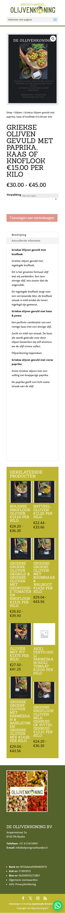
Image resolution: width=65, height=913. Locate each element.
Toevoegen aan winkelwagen (32, 218)
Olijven (18, 112)
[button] (53, 39)
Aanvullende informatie (26, 240)
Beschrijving (19, 234)
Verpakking (14, 194)
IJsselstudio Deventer (43, 903)
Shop (9, 112)
